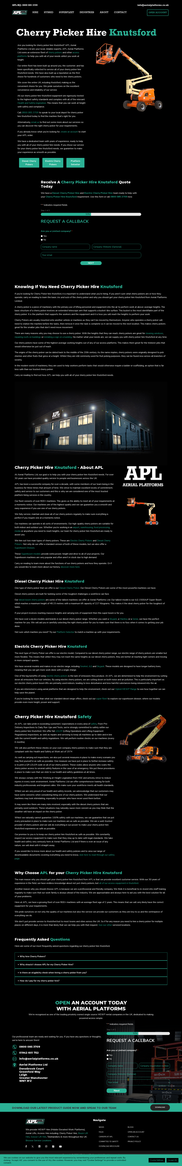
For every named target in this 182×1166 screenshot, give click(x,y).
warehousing (86, 527)
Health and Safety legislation (31, 103)
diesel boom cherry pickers (32, 599)
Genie (135, 619)
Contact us (133, 1137)
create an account (69, 131)
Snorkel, (84, 666)
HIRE (35, 12)
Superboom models (31, 553)
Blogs (130, 1127)
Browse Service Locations (38, 1140)
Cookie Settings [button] (156, 1160)
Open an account (136, 1132)
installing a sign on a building (58, 337)
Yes (45, 236)
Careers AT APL (106, 1137)
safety (94, 723)
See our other (105, 925)
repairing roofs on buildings (28, 337)
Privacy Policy (134, 1141)
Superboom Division (24, 547)
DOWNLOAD (160, 1107)
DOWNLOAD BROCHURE (109, 1146)
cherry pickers (55, 52)
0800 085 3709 (30, 5)
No (44, 239)
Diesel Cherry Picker (69, 588)
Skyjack (113, 619)
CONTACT (120, 12)
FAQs (101, 1132)
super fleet (101, 698)
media (18, 531)
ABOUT (104, 12)
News (101, 1127)
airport (76, 527)
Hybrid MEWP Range (126, 689)
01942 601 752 (29, 1052)
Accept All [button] (172, 1160)
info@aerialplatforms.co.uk (153, 5)
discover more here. (70, 566)
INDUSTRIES (87, 12)
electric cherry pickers (57, 675)
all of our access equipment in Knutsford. (119, 883)
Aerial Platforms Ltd (33, 1073)
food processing (102, 527)
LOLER (59, 731)
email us (35, 122)
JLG (90, 666)
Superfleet (66, 12)
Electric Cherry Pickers (81, 540)
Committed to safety (108, 1141)
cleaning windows (154, 333)
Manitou (124, 619)
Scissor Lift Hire (38, 1136)
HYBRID (48, 12)
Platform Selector (65, 632)
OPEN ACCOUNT (158, 13)
